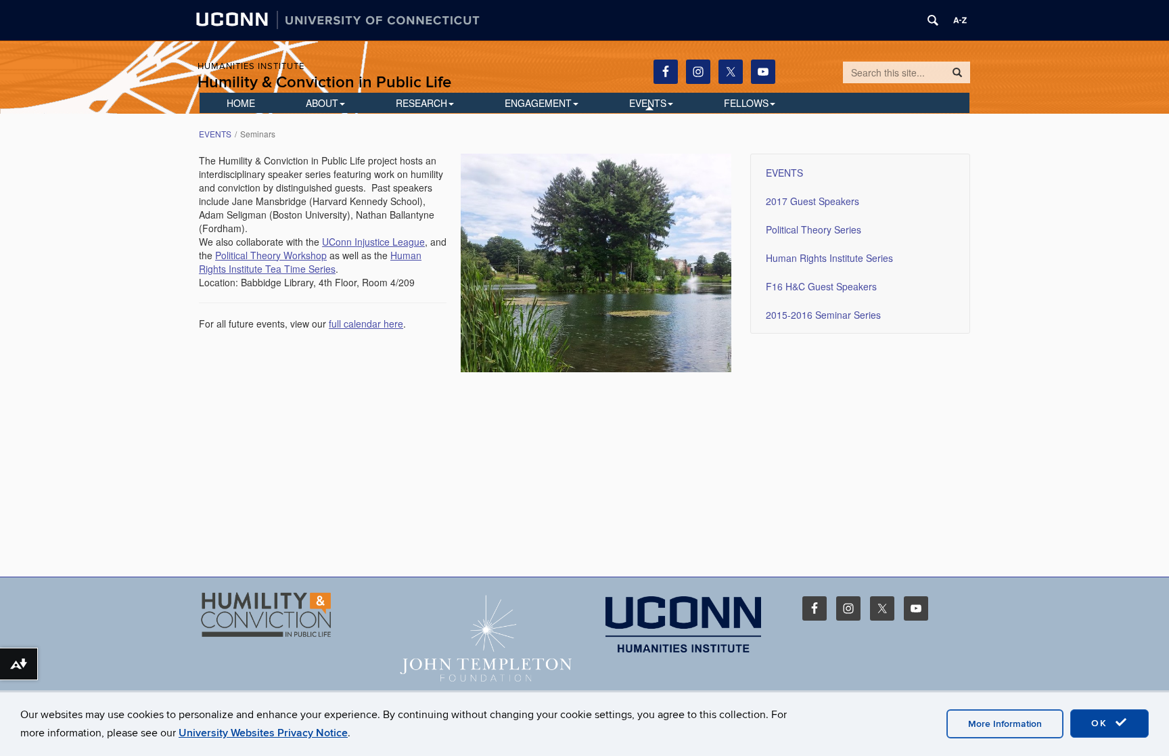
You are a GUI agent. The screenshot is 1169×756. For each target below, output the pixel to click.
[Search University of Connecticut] (933, 20)
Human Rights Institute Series (829, 258)
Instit (237, 268)
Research (421, 103)
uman (409, 255)
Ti (286, 268)
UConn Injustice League (373, 241)
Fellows (746, 103)
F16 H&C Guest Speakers (821, 286)
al (244, 255)
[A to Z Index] (960, 20)
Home (241, 103)
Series (321, 268)
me (299, 268)
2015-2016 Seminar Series (823, 314)
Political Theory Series (813, 229)
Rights (212, 268)
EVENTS (647, 103)
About (322, 103)
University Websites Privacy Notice (263, 733)
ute (255, 268)
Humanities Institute (251, 66)
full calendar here (366, 323)
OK (1101, 723)
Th (255, 255)
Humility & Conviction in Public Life (324, 82)
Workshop (304, 255)
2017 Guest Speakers (812, 201)
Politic (227, 255)
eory (271, 255)
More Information (1005, 724)
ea (276, 268)
